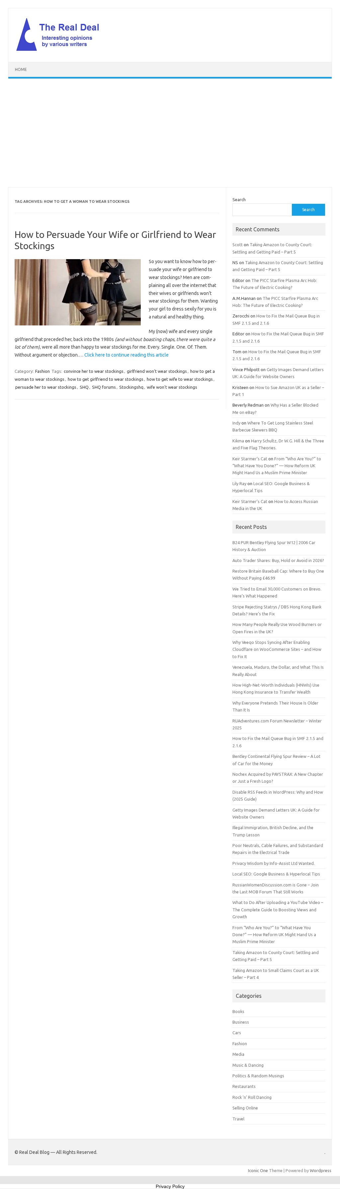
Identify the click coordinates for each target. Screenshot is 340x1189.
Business (240, 1022)
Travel (238, 1118)
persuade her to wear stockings (45, 387)
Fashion (42, 371)
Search (239, 199)
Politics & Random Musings (258, 1075)
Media (238, 1054)
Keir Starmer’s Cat (249, 458)
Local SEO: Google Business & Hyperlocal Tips (276, 874)
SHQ (84, 387)
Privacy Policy (170, 1186)
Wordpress (320, 1170)
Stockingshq (131, 387)
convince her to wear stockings (94, 371)
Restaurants (244, 1086)
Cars (236, 1032)
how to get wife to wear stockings (180, 379)
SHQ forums (104, 387)
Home (21, 69)
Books (238, 1011)
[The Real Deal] (61, 50)
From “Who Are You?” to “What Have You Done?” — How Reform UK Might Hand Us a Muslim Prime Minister (276, 465)
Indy (236, 423)
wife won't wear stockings (172, 387)
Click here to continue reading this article (126, 355)
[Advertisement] (170, 132)
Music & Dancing (248, 1065)
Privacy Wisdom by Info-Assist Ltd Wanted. (273, 863)
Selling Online (245, 1107)
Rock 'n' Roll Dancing (252, 1097)
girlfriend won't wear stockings (157, 371)
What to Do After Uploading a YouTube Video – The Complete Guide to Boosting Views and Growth (277, 909)
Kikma (238, 440)
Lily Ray (239, 483)
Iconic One (258, 1170)
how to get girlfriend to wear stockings (105, 379)
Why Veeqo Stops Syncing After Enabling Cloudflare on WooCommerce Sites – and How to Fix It (276, 649)
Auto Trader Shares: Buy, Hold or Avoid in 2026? (278, 560)
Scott (237, 244)
